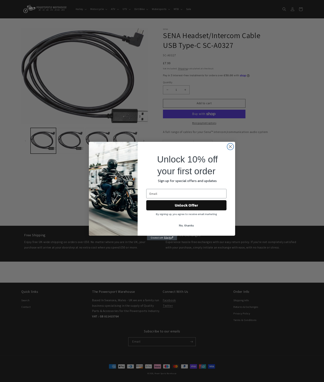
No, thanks (186, 225)
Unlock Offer (186, 205)
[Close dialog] (230, 146)
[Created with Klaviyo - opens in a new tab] (162, 238)
